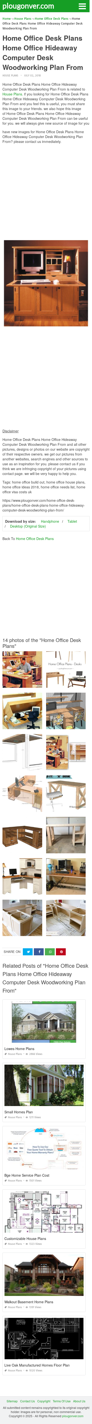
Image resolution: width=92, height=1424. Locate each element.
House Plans (10, 75)
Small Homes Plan (18, 1111)
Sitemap (12, 1401)
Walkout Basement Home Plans (28, 1301)
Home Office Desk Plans (35, 538)
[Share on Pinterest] (61, 951)
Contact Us (27, 1401)
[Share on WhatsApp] (50, 951)
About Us (79, 1401)
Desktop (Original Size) (28, 526)
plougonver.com (28, 5)
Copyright (43, 1401)
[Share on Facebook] (39, 951)
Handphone (50, 521)
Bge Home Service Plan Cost (26, 1175)
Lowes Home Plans (19, 1048)
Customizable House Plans (25, 1238)
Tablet (72, 521)
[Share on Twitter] (28, 951)
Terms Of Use (62, 1401)
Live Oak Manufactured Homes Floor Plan (37, 1365)
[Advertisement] (46, 193)
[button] (82, 6)
